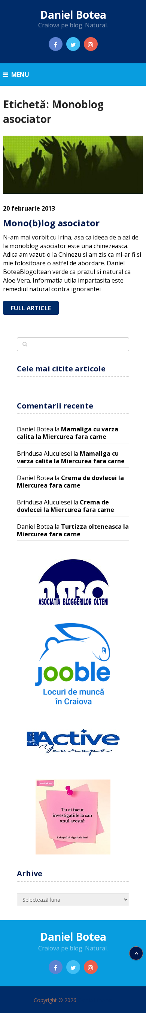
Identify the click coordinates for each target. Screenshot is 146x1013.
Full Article (31, 308)
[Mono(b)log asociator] (73, 165)
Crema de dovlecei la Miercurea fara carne (70, 481)
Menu (20, 74)
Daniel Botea (73, 14)
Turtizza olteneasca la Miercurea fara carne (73, 530)
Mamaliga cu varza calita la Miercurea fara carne (67, 433)
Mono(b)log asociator (51, 223)
